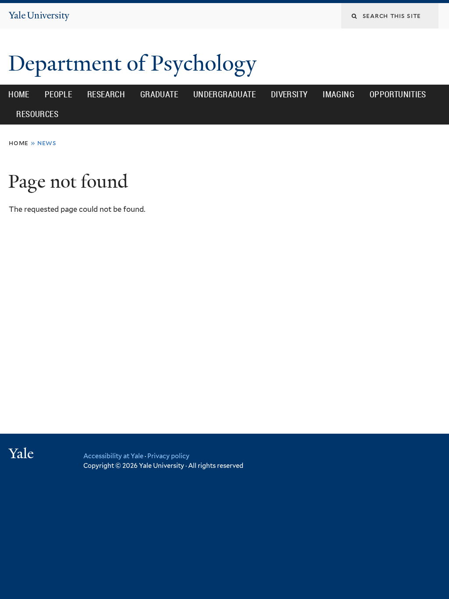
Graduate (159, 94)
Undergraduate (224, 94)
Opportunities (398, 94)
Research (106, 94)
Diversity (289, 94)
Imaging (338, 94)
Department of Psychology (135, 63)
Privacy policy (168, 456)
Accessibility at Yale (113, 456)
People (58, 94)
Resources (37, 114)
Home (18, 94)
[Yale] (22, 454)
